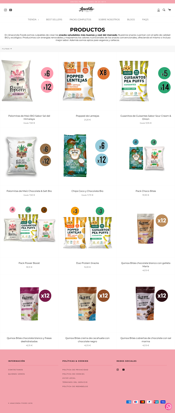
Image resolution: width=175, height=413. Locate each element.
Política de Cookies (73, 374)
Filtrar (6, 49)
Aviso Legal (69, 378)
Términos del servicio (75, 382)
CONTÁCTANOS (15, 370)
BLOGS (131, 19)
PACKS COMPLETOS (80, 19)
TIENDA (32, 19)
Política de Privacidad (75, 370)
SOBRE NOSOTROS (109, 19)
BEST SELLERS (54, 19)
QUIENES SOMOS (16, 374)
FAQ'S (145, 19)
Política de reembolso (75, 386)
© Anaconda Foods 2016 (20, 403)
